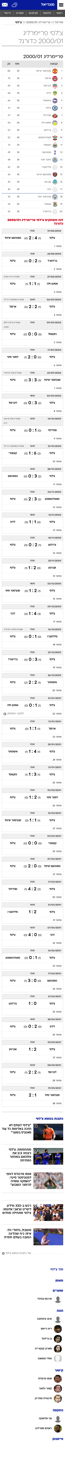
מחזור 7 (58, 388)
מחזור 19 (57, 668)
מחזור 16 (57, 599)
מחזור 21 (57, 874)
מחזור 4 (58, 315)
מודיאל (59, 22)
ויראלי (7, 13)
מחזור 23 (57, 737)
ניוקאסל (52, 334)
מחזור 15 (57, 576)
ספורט (20, 13)
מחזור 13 (57, 530)
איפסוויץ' (52, 682)
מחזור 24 (57, 760)
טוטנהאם (13, 476)
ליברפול (13, 403)
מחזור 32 (57, 943)
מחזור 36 (57, 1035)
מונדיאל (48, 5)
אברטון (52, 568)
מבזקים (33, 13)
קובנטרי (13, 453)
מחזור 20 (57, 691)
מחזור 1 (58, 246)
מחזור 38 (57, 1104)
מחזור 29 (57, 852)
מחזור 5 (58, 343)
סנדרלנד (52, 430)
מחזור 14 (57, 553)
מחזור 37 (57, 1058)
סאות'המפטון (52, 499)
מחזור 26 (57, 806)
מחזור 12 (57, 507)
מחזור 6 (58, 365)
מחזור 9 (58, 439)
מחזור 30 (57, 897)
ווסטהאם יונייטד (13, 238)
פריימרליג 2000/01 (38, 22)
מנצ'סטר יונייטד (52, 380)
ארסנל (12, 307)
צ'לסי (18, 22)
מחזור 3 (58, 292)
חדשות (47, 13)
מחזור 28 (57, 1081)
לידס (12, 522)
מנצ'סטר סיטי (12, 591)
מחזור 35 (57, 1012)
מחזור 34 (57, 989)
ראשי (59, 13)
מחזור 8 (58, 411)
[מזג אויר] (15, 5)
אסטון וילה (52, 284)
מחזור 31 (57, 920)
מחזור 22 (57, 714)
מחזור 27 (57, 829)
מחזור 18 (57, 645)
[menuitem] (47, 13)
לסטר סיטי (12, 357)
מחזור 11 (57, 485)
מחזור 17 (57, 622)
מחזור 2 (58, 269)
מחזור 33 (57, 966)
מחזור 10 (57, 462)
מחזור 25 (57, 783)
